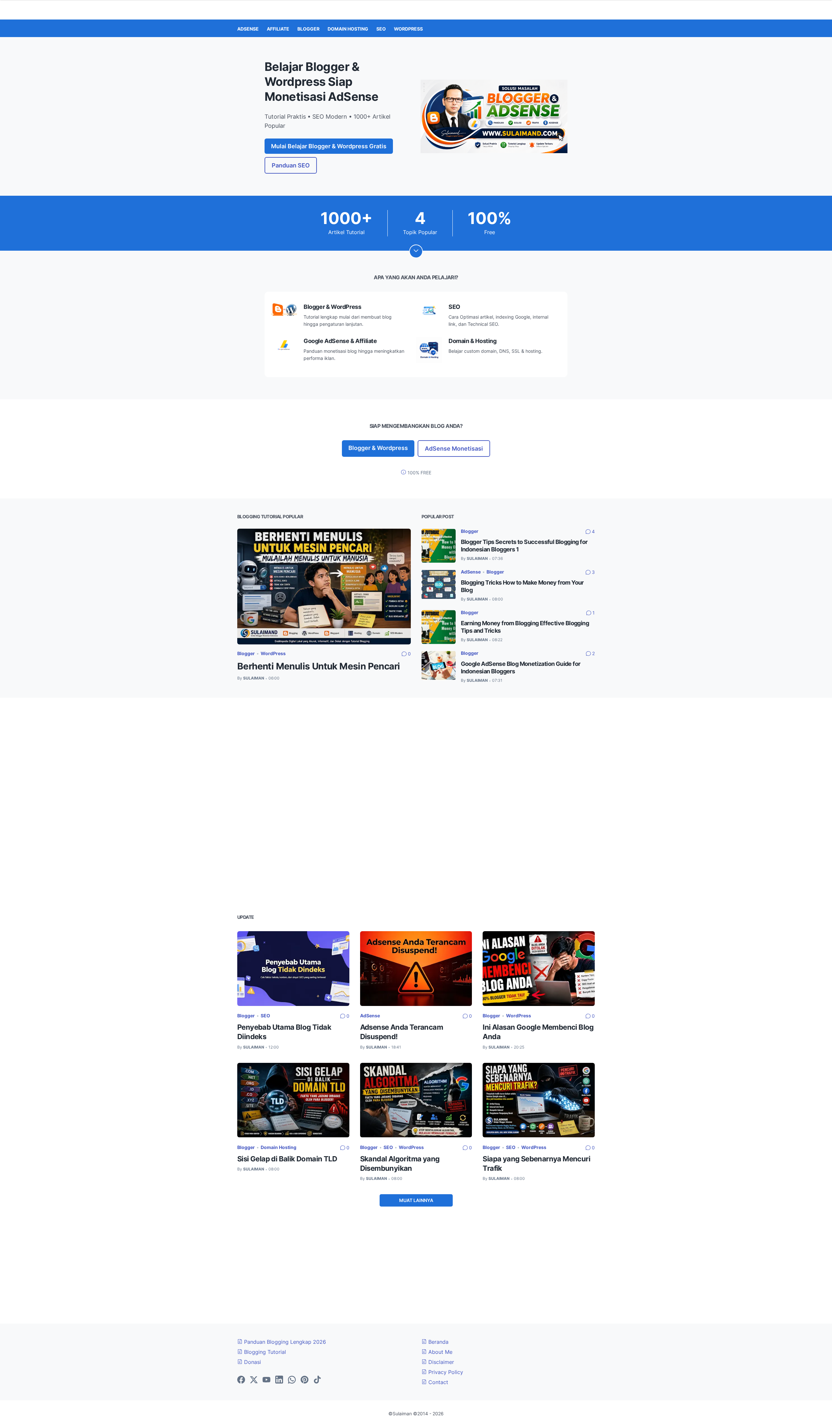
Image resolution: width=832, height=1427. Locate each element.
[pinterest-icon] (304, 1380)
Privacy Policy (445, 1372)
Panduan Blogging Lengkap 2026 (284, 1342)
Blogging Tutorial (264, 1352)
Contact (437, 1382)
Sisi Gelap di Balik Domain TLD (287, 1159)
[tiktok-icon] (317, 1380)
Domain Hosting (278, 1147)
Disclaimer (440, 1362)
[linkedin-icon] (279, 1380)
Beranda (437, 1342)
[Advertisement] (416, 756)
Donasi (251, 1362)
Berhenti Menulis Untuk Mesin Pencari (318, 666)
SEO (265, 1015)
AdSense (471, 572)
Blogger (246, 653)
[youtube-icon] (266, 1380)
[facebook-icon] (241, 1380)
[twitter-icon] (254, 1380)
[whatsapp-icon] (292, 1380)
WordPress (273, 653)
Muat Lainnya (416, 1200)
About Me (439, 1352)
